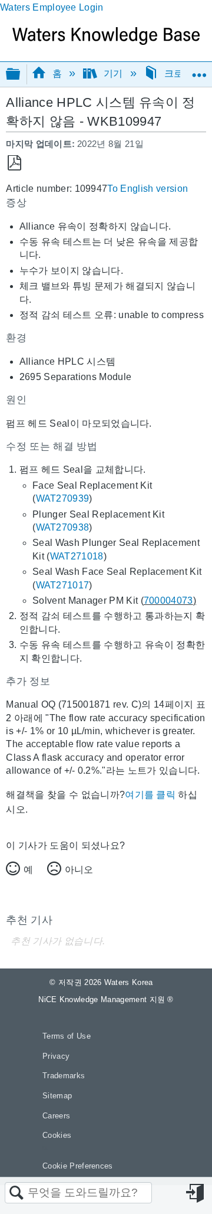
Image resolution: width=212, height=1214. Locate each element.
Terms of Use (66, 1036)
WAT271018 (77, 556)
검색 (16, 1193)
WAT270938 (63, 527)
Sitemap (57, 1095)
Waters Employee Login (52, 7)
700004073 (168, 600)
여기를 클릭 (150, 795)
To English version (147, 189)
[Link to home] (106, 42)
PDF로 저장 (14, 163)
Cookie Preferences (77, 1165)
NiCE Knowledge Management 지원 (106, 999)
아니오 (79, 870)
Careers (56, 1115)
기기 (113, 73)
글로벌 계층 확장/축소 (20, 75)
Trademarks (63, 1075)
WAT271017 (63, 585)
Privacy (55, 1056)
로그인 (196, 1193)
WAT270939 (63, 498)
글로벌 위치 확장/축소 (199, 70)
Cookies (56, 1135)
